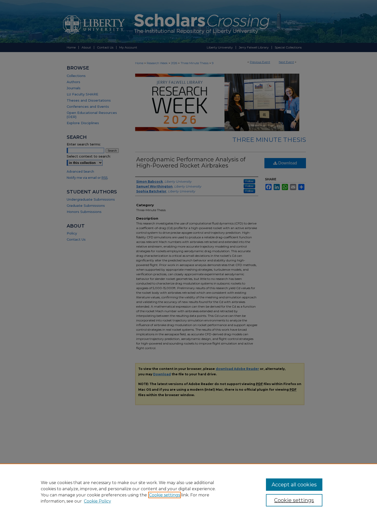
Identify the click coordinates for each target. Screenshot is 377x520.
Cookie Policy (97, 501)
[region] (188, 492)
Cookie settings (164, 495)
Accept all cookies (294, 485)
